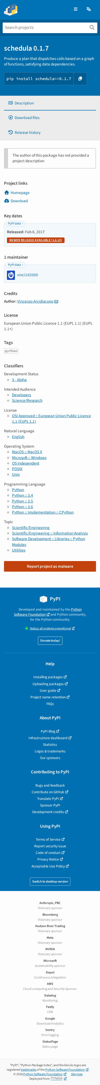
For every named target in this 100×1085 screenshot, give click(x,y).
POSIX (17, 469)
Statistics (50, 744)
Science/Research (27, 400)
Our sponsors (50, 757)
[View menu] (75, 9)
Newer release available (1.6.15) (35, 240)
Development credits (48, 811)
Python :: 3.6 (22, 507)
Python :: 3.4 (22, 495)
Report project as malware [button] (50, 566)
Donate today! (50, 640)
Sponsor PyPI (50, 805)
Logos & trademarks (50, 751)
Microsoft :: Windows (29, 458)
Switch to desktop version (50, 881)
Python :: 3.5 (22, 501)
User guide (48, 690)
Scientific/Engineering (31, 528)
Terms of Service (48, 839)
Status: (50, 628)
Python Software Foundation (48, 612)
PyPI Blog (48, 731)
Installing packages (48, 677)
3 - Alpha (19, 380)
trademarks (28, 1070)
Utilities (18, 550)
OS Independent (25, 463)
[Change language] (89, 9)
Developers (21, 395)
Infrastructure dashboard (48, 737)
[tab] (50, 103)
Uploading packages (48, 683)
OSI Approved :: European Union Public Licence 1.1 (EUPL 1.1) (51, 418)
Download (19, 201)
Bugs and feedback (50, 785)
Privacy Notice (48, 859)
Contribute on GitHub (48, 792)
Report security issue (50, 846)
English (18, 437)
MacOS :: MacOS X (27, 452)
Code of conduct (48, 852)
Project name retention (48, 697)
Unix (16, 474)
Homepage (20, 193)
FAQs (50, 703)
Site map (77, 1074)
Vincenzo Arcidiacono (35, 301)
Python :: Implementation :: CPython (43, 512)
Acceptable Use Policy (48, 866)
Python (18, 490)
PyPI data (14, 223)
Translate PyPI (48, 798)
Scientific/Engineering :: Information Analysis (50, 533)
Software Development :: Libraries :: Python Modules (48, 541)
